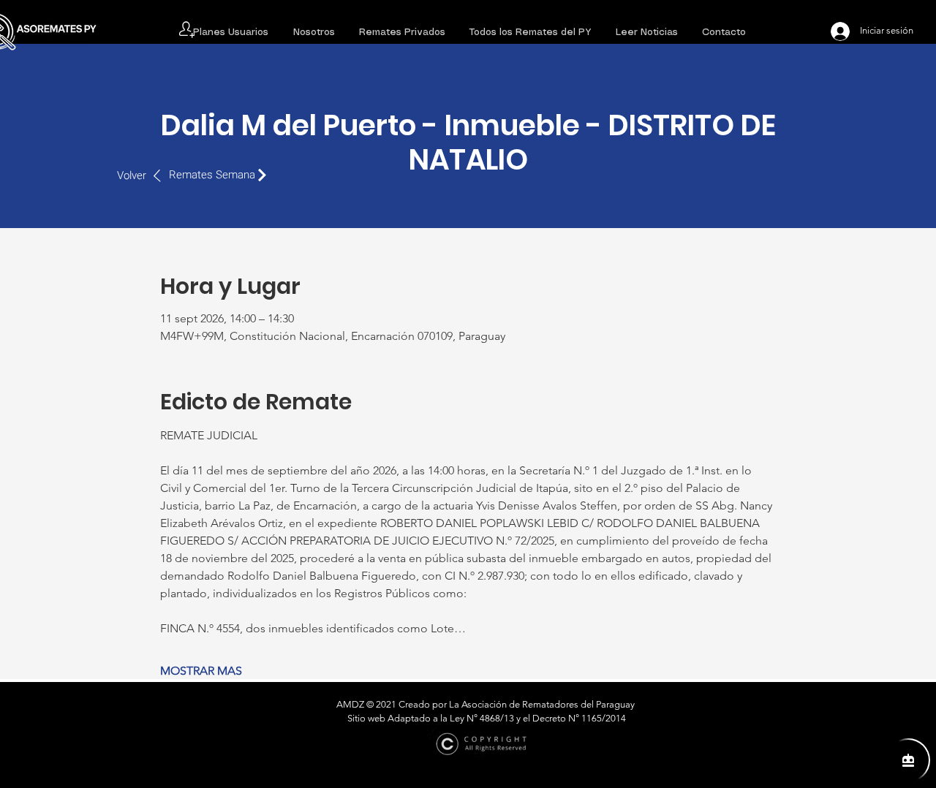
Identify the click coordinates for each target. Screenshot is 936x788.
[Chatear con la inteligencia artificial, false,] (908, 760)
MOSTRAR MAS (201, 671)
